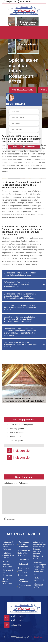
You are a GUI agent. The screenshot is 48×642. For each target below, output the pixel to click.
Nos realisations (22, 90)
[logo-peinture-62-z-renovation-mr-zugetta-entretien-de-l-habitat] (24, 10)
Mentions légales (37, 637)
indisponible (10, 1)
